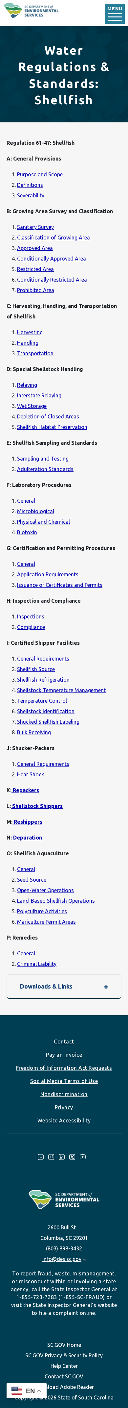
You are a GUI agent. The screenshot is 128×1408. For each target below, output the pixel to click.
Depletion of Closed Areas (48, 416)
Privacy (64, 1107)
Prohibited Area (35, 290)
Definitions (30, 185)
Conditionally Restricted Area (52, 280)
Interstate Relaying (39, 395)
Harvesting (30, 332)
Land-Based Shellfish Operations (56, 901)
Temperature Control (42, 701)
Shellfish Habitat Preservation (52, 427)
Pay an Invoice (64, 1055)
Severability (30, 195)
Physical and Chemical (43, 522)
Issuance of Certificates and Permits (59, 585)
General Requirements (43, 659)
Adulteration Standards (45, 469)
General (26, 501)
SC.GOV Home (64, 1345)
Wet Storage (32, 406)
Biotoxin (27, 532)
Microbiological (35, 511)
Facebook (41, 1157)
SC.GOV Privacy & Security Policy (64, 1355)
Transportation (35, 353)
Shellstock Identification (46, 711)
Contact (64, 1041)
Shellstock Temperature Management (61, 690)
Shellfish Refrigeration (43, 680)
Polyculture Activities (42, 911)
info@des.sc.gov (61, 1259)
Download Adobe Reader (64, 1387)
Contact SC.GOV (64, 1376)
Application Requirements (47, 574)
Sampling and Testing (43, 459)
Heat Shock (30, 774)
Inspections (30, 616)
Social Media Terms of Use (64, 1081)
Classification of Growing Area (53, 237)
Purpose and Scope (40, 174)
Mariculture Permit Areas (46, 922)
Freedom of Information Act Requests (64, 1068)
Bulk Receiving (34, 732)
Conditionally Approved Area (51, 259)
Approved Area (35, 248)
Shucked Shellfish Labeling (48, 722)
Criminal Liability (36, 964)
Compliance (31, 627)
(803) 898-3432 (64, 1248)
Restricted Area (35, 269)
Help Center (64, 1366)
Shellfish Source (36, 669)
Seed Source (31, 880)
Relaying (27, 385)
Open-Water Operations (45, 890)
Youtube (83, 1157)
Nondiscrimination (64, 1094)
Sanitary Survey (35, 227)
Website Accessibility (64, 1120)
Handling (27, 343)
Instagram (51, 1157)
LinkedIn (62, 1157)
